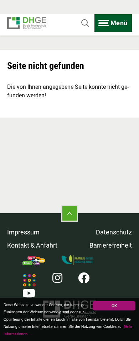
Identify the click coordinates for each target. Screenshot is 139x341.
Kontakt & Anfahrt (32, 245)
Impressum (23, 232)
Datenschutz (114, 232)
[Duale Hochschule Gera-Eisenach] (26, 23)
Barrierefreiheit (110, 245)
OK (114, 305)
